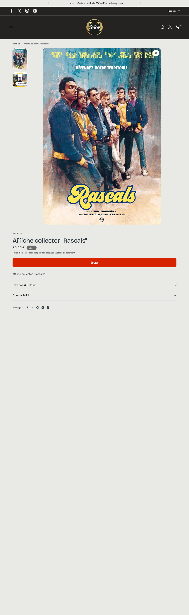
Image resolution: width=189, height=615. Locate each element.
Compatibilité (21, 295)
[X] (19, 10)
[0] (176, 27)
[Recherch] (162, 27)
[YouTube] (34, 10)
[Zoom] (156, 53)
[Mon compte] (169, 27)
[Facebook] (11, 10)
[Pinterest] (37, 307)
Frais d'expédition (36, 252)
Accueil (16, 43)
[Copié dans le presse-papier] (48, 307)
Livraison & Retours (24, 285)
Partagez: (18, 307)
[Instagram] (27, 10)
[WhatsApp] (43, 307)
